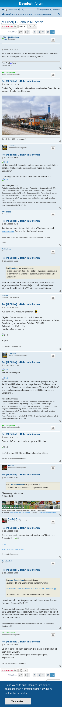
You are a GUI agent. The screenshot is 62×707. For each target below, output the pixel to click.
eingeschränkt (8, 231)
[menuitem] (11, 10)
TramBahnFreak (14, 519)
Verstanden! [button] (17, 701)
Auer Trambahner (8, 72)
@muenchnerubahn (48, 512)
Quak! (4, 544)
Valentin (5, 295)
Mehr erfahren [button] (21, 693)
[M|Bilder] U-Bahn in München (22, 22)
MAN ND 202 (6, 212)
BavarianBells (7, 561)
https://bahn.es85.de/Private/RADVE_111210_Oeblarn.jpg (31, 589)
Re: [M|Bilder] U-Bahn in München (21, 81)
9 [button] (34, 32)
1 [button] (28, 32)
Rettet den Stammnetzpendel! (13, 549)
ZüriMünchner (13, 37)
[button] (20, 32)
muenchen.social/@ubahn (20, 512)
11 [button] (43, 32)
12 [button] (48, 32)
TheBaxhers (6, 249)
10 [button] (39, 32)
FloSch (11, 466)
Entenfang (12, 146)
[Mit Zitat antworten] (53, 40)
